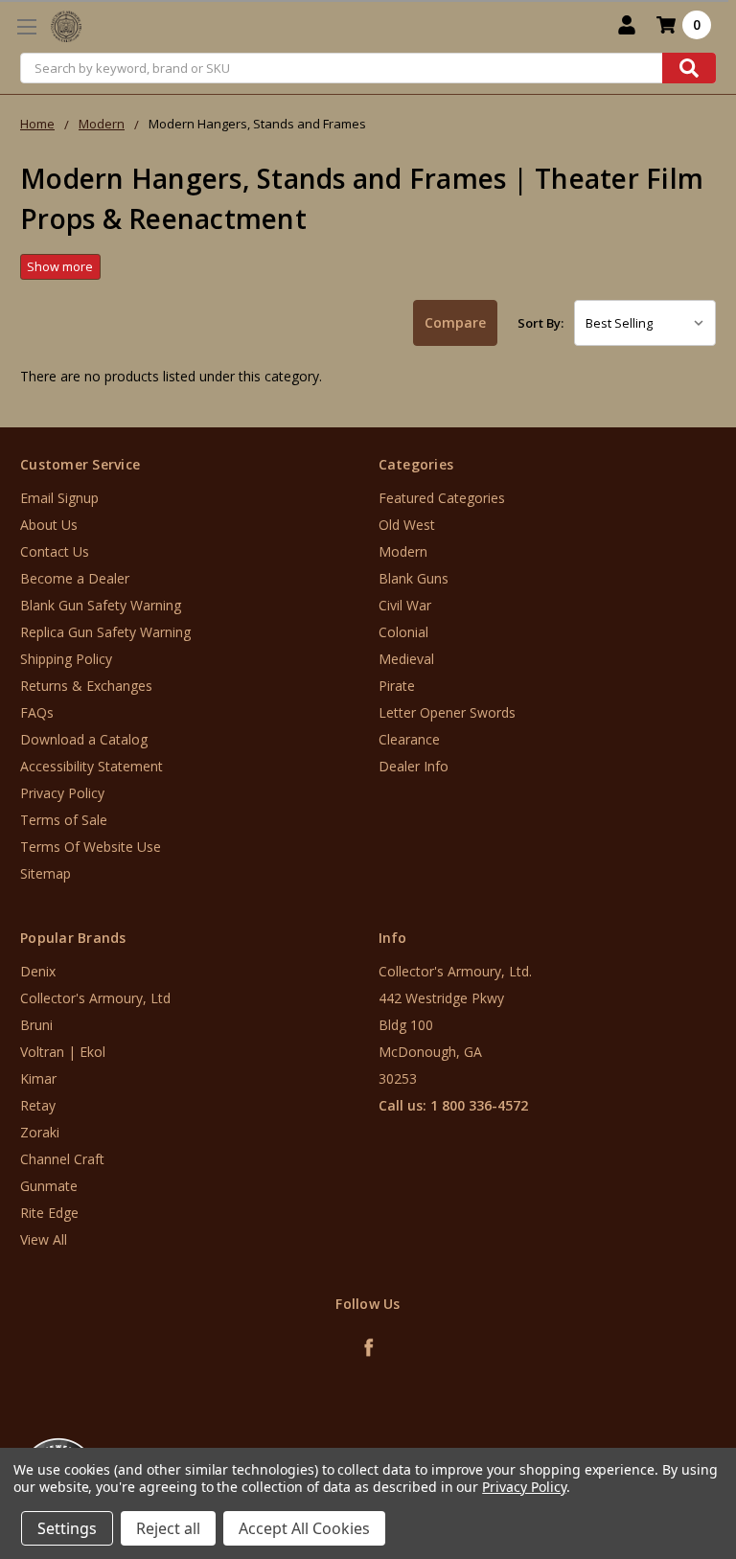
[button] (656, 1444)
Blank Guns (413, 578)
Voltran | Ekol (62, 1052)
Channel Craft (62, 1159)
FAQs (37, 712)
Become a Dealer (74, 578)
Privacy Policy (62, 793)
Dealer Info (413, 766)
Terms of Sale (63, 820)
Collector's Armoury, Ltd (95, 998)
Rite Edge (49, 1213)
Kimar (38, 1078)
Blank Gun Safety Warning (100, 605)
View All (43, 1239)
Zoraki (39, 1132)
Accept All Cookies (304, 1528)
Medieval (406, 659)
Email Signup (59, 498)
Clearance (409, 739)
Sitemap (45, 873)
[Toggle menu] (26, 26)
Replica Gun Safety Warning (105, 632)
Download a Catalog (84, 739)
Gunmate (49, 1186)
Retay (38, 1105)
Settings (67, 1528)
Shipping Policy (66, 659)
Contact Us (54, 551)
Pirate (397, 685)
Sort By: (541, 323)
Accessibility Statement (91, 766)
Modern (403, 551)
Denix (38, 971)
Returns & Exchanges (86, 685)
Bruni (36, 1025)
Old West (407, 525)
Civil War (405, 605)
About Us (49, 525)
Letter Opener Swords (447, 712)
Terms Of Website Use (90, 846)
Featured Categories (442, 498)
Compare (455, 322)
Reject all (168, 1528)
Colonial (403, 632)
